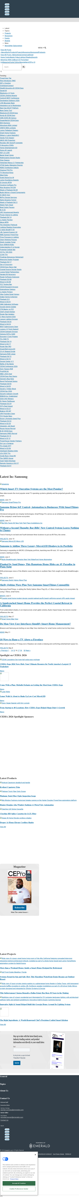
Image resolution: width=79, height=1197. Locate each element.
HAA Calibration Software (9, 304)
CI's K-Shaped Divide (7, 352)
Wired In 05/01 (5, 302)
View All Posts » (6, 55)
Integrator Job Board (7, 426)
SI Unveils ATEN (6, 183)
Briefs (8, 52)
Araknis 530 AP (5, 411)
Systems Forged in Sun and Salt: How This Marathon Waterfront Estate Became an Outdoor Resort (37, 978)
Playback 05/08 (5, 279)
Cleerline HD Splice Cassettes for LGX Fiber (18, 813)
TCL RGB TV (4, 339)
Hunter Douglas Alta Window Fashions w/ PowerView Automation (27, 804)
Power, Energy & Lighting (9, 215)
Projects (8, 33)
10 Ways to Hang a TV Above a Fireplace (21, 639)
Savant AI (3, 91)
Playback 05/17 (5, 262)
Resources (8, 36)
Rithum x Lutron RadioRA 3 (9, 135)
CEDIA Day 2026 (6, 391)
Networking (16, 55)
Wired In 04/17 (5, 344)
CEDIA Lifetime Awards (8, 96)
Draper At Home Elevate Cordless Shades (17, 822)
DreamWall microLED (7, 349)
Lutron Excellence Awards (9, 180)
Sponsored (34, 52)
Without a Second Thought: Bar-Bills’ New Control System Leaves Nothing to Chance (39, 529)
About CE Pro (18, 60)
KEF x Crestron (5, 83)
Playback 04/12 (5, 356)
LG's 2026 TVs (5, 453)
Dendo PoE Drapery (7, 138)
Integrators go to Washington (10, 106)
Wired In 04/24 (5, 324)
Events (7, 38)
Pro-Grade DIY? (5, 446)
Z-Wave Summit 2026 (8, 317)
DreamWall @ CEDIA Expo (9, 120)
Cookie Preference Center (19, 1189)
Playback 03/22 (5, 421)
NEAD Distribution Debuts (9, 168)
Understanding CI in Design (10, 247)
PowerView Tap (5, 78)
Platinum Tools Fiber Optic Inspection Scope (18, 795)
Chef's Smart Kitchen (7, 312)
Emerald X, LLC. (9, 1150)
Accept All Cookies (19, 1183)
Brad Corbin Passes (7, 207)
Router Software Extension (9, 277)
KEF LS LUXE (5, 153)
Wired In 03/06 (5, 448)
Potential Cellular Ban (7, 250)
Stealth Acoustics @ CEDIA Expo (12, 88)
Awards (7, 41)
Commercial (25, 55)
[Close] (35, 1154)
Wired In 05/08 (5, 282)
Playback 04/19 (5, 342)
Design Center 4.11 (7, 361)
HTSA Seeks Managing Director (11, 165)
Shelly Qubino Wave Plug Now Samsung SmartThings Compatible (34, 584)
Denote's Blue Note (7, 379)
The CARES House (6, 458)
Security (35, 57)
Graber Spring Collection (8, 297)
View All (3, 827)
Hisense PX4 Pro (6, 170)
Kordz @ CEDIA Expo (7, 115)
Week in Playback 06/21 (9, 202)
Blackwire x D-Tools (7, 93)
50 (25, 651)
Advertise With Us (7, 60)
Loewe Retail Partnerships (9, 272)
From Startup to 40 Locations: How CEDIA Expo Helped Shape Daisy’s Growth (32, 707)
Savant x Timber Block (8, 389)
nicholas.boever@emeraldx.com (12, 1117)
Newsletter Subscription (13, 46)
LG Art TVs (4, 255)
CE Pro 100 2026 (6, 252)
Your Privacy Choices (58, 1154)
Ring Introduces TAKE (8, 81)
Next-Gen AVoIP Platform (9, 108)
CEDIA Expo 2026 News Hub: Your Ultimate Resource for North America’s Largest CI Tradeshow (35, 665)
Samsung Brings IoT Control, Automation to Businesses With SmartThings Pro (39, 508)
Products (13, 52)
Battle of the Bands (7, 364)
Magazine (6, 62)
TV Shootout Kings (6, 173)
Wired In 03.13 (5, 438)
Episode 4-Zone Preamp (9, 337)
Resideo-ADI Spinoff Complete (11, 143)
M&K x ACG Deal (6, 374)
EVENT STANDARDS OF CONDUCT (42, 1154)
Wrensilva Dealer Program (9, 260)
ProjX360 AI (4, 371)
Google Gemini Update (8, 307)
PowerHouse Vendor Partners (11, 441)
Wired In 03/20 (5, 424)
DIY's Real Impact (6, 406)
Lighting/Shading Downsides (10, 227)
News (3, 52)
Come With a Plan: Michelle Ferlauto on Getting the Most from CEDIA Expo (31, 684)
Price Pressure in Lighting (9, 237)
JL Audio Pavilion (6, 220)
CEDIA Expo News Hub (8, 267)
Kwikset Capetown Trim (10, 787)
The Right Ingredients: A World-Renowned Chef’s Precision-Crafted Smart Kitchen (34, 1020)
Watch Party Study (6, 205)
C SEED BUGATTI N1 (7, 230)
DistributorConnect (6, 86)
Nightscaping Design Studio (10, 158)
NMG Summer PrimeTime (9, 235)
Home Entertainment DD (8, 148)
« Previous (4, 651)
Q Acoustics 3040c (7, 145)
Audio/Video (14, 57)
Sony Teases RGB (6, 369)
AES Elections (5, 123)
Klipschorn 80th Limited (8, 125)
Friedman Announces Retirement (11, 257)
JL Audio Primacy (6, 292)
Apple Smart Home (7, 155)
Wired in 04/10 (5, 359)
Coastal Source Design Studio (10, 270)
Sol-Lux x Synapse (6, 443)
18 (21, 651)
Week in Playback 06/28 (9, 190)
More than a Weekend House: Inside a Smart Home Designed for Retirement (31, 967)
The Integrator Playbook (8, 225)
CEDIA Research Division (9, 287)
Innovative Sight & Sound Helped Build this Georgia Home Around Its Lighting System (35, 1004)
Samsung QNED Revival (8, 434)
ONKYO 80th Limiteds (8, 128)
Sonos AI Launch (6, 150)
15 (14, 651)
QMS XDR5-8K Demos (8, 118)
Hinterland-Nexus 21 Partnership (12, 163)
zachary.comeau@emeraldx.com (12, 1110)
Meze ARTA (4, 222)
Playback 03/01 (5, 466)
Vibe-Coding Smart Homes (9, 294)
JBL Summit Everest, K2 (8, 232)
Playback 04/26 (5, 322)
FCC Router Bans (6, 416)
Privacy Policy (14, 1179)
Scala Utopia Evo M (7, 178)
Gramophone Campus (7, 289)
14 (12, 651)
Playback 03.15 (5, 436)
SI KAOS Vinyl (5, 195)
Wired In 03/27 (5, 409)
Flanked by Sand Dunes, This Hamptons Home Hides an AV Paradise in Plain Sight (37, 565)
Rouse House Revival (7, 429)
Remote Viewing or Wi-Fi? (9, 463)
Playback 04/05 (5, 384)
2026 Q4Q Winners (7, 399)
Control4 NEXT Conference (9, 98)
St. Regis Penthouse (7, 401)
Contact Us (4, 1120)
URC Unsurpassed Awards (9, 212)
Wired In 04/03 (5, 386)
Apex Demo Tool (6, 111)
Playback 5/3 (5, 299)
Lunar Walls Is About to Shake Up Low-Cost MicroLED (22, 696)
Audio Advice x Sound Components (12, 192)
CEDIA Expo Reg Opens (8, 376)
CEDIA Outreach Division (9, 332)
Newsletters (24, 62)
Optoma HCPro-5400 (7, 334)
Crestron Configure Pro (8, 185)
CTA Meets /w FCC (7, 309)
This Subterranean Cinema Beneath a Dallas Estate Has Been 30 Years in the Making (34, 992)
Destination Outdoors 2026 (9, 101)
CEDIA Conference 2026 (8, 366)
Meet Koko (4, 175)
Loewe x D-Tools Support (9, 329)
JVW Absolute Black (7, 103)
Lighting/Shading (25, 57)
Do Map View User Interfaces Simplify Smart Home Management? (35, 623)
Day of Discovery (6, 265)
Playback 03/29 (5, 404)
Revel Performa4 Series (8, 381)
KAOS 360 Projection (7, 140)
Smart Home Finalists (8, 133)
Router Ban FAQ (5, 347)
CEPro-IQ (31, 62)
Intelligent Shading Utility (9, 451)
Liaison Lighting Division (9, 319)
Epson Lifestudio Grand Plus (10, 419)
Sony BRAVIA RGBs (7, 245)
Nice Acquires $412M (8, 188)
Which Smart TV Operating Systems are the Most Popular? (31, 489)
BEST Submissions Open (9, 327)
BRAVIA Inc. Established (8, 396)
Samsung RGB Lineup (7, 354)
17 (19, 651)
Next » (28, 651)
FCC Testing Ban (6, 284)
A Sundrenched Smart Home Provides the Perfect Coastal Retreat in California (36, 604)
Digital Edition (15, 62)
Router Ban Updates (7, 314)
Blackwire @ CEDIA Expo (9, 113)
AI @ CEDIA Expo (6, 431)
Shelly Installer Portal (7, 242)
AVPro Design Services (8, 197)
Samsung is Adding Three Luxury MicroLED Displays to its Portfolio (36, 546)
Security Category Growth (9, 394)
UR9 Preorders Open (7, 414)
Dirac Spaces (5, 160)
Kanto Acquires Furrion (8, 200)
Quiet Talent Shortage (7, 461)
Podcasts (41, 52)
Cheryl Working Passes (8, 240)
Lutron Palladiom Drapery (9, 130)
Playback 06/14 (5, 217)
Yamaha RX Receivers (8, 274)
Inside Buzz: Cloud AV (8, 456)
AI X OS (3, 210)
